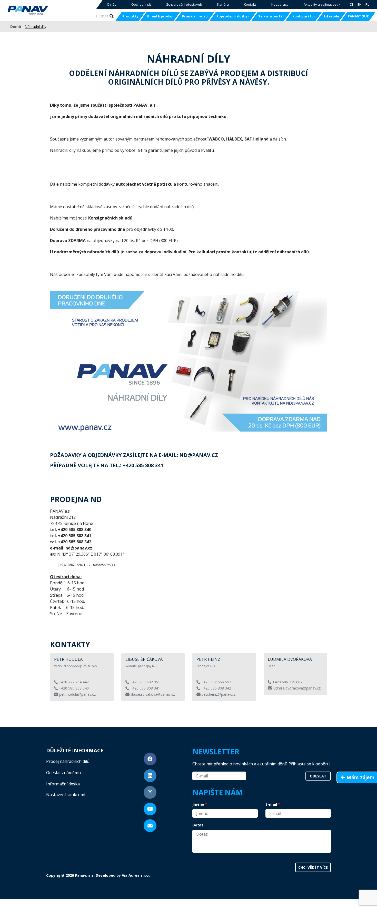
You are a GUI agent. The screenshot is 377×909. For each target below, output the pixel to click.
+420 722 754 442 (73, 682)
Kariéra (223, 4)
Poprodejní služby (231, 16)
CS (352, 4)
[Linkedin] (150, 775)
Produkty (130, 16)
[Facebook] (150, 759)
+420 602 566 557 (215, 682)
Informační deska (63, 784)
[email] (150, 825)
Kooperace (280, 4)
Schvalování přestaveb (184, 4)
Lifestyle (331, 16)
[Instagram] (150, 792)
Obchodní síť (141, 4)
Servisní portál (271, 16)
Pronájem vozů (195, 16)
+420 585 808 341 (144, 688)
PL (367, 4)
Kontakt (250, 4)
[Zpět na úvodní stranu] (44, 10)
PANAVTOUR (358, 16)
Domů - (17, 26)
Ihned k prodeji (160, 16)
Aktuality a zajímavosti (321, 4)
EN (360, 4)
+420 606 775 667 (286, 682)
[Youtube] (150, 809)
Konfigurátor (303, 16)
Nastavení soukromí (65, 794)
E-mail (271, 804)
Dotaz (197, 825)
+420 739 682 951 (144, 682)
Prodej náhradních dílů (68, 761)
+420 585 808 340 (73, 688)
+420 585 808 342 (215, 688)
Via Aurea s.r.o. (136, 875)
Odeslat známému (63, 772)
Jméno (198, 804)
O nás (111, 4)
